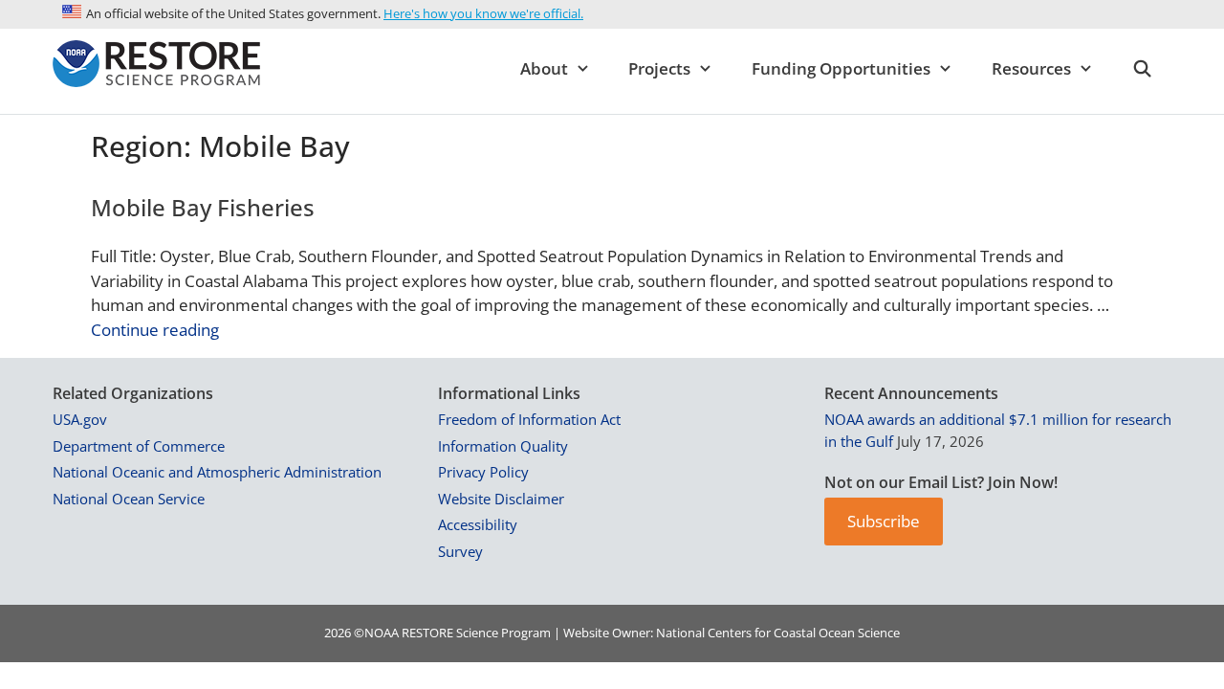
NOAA (381, 632)
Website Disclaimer (501, 498)
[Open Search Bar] (1141, 69)
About (544, 68)
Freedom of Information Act (529, 419)
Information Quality (503, 446)
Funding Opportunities (841, 68)
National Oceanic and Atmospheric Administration (217, 471)
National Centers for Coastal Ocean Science (778, 632)
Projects (659, 68)
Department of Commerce (139, 446)
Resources (1031, 68)
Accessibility (477, 524)
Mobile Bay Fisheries (203, 207)
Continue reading (155, 330)
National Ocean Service (129, 498)
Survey (460, 551)
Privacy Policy (483, 471)
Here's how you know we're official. (483, 13)
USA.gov (80, 419)
